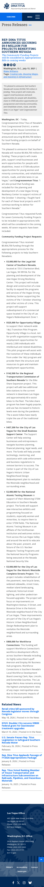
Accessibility (22, 867)
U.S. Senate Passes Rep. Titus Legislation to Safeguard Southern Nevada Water (21, 740)
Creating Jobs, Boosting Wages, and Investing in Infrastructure (21, 75)
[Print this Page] (11, 65)
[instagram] (24, 882)
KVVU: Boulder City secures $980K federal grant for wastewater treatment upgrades (20, 726)
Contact (34, 867)
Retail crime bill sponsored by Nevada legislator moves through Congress (20, 711)
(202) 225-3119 (17, 850)
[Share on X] (8, 65)
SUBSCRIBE (11, 17)
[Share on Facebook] (5, 65)
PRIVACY (9, 867)
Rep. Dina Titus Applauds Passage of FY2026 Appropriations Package (22, 756)
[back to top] (41, 859)
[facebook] (13, 882)
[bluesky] (30, 882)
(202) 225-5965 (19, 847)
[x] (18, 882)
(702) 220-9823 (19, 824)
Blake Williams (11, 71)
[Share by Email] (14, 65)
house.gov (22, 871)
